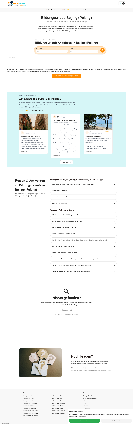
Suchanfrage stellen (66, 310)
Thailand (58, 405)
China (50, 39)
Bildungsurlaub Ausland (41, 39)
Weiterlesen (24, 151)
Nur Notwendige (116, 421)
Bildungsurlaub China (71, 31)
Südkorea (58, 403)
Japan (57, 398)
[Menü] (120, 4)
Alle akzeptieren (84, 421)
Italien (28, 400)
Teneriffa (29, 408)
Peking (54, 39)
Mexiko (57, 400)
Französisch (87, 408)
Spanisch (86, 400)
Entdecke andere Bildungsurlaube (66, 76)
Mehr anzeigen (66, 162)
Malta (28, 405)
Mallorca (58, 396)
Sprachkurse (90, 396)
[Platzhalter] (48, 39)
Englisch (86, 403)
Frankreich (30, 403)
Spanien (29, 396)
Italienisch (86, 405)
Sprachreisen (90, 398)
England (29, 398)
